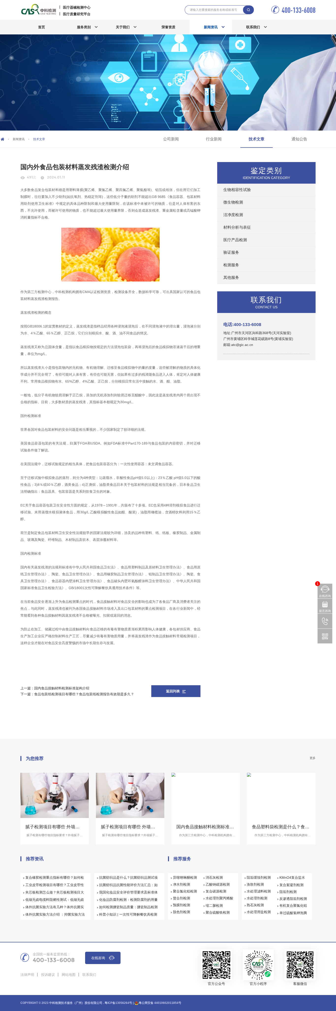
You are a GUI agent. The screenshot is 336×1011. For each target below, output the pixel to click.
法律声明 (27, 975)
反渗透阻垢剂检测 (293, 899)
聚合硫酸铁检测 (218, 912)
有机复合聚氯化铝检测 (293, 908)
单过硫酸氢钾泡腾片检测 (293, 915)
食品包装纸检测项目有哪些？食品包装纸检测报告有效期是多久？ (84, 694)
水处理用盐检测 (259, 912)
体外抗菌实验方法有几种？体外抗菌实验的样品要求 (54, 909)
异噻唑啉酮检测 (185, 877)
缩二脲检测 (214, 905)
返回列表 (173, 691)
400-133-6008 (299, 10)
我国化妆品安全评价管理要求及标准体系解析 (128, 894)
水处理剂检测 (257, 898)
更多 (313, 758)
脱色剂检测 (181, 912)
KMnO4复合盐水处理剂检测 (292, 880)
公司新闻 (171, 139)
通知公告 (299, 139)
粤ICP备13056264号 (118, 1003)
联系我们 (253, 27)
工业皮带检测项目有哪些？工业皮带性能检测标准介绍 (54, 887)
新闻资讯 (211, 27)
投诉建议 (48, 975)
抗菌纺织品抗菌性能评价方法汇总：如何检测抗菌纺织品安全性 (128, 887)
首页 (41, 27)
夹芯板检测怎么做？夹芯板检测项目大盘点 (54, 894)
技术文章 (256, 139)
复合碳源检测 (216, 891)
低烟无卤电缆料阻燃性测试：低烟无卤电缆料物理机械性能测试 (54, 902)
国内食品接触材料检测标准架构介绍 (61, 688)
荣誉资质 (168, 27)
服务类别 (84, 27)
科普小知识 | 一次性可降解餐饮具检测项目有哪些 (128, 916)
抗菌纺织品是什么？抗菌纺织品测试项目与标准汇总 (128, 880)
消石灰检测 (214, 877)
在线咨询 (98, 958)
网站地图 (69, 975)
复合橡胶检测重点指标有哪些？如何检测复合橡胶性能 (54, 880)
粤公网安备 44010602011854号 (160, 1003)
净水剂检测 (181, 884)
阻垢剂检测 (288, 892)
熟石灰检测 (255, 905)
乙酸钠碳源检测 (218, 884)
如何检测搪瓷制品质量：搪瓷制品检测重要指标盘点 (128, 909)
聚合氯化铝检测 (185, 891)
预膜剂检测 (181, 905)
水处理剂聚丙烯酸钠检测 (219, 900)
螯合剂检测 (181, 898)
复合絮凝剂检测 (291, 885)
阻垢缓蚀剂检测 (259, 877)
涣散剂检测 (255, 884)
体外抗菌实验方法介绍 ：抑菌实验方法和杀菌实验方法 (55, 916)
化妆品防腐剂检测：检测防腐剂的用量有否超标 (128, 902)
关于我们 (123, 27)
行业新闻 (214, 139)
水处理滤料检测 (259, 891)
